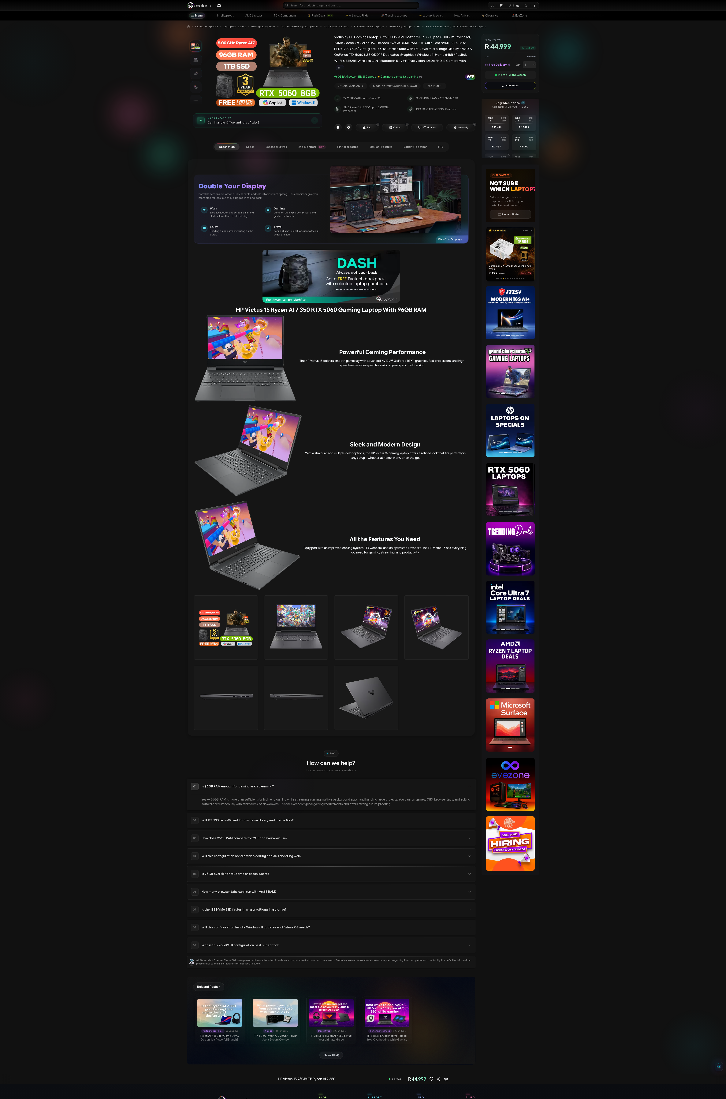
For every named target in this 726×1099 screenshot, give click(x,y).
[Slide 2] (499, 278)
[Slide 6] (510, 278)
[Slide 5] (507, 278)
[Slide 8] (514, 278)
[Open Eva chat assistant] (719, 1066)
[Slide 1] (496, 278)
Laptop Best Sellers (235, 26)
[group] (404, 67)
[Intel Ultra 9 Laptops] (510, 607)
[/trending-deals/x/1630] (510, 549)
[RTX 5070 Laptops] (509, 489)
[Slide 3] (501, 278)
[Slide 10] (519, 278)
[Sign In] (493, 5)
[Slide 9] (517, 278)
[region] (510, 313)
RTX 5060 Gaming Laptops (369, 26)
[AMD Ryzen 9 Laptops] (510, 666)
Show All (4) (331, 1055)
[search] (351, 5)
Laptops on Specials (206, 26)
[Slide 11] (521, 278)
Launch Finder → (512, 214)
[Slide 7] (512, 278)
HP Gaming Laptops (400, 26)
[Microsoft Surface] (510, 725)
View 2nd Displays (452, 239)
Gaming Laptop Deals (263, 26)
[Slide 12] (523, 278)
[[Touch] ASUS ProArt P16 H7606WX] (509, 312)
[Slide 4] (504, 278)
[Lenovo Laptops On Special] (510, 430)
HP (418, 26)
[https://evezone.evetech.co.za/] (510, 784)
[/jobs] (510, 843)
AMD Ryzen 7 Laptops (336, 26)
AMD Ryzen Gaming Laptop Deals (299, 26)
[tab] (226, 146)
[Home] (188, 26)
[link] (225, 15)
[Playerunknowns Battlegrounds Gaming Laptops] (510, 371)
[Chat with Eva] (518, 5)
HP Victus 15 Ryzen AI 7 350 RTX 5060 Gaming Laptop (456, 26)
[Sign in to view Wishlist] (509, 5)
